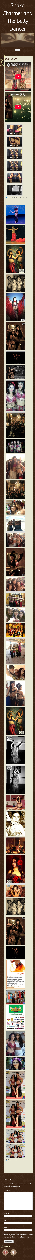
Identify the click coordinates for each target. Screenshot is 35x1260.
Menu (17, 50)
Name (6, 1214)
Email (6, 1221)
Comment (7, 1191)
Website (6, 1228)
